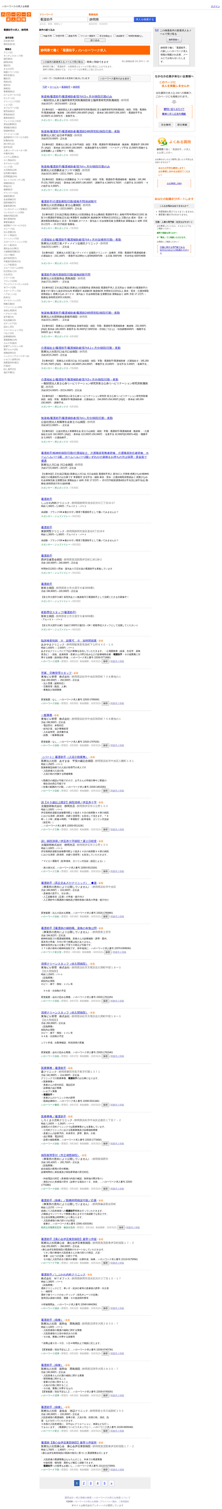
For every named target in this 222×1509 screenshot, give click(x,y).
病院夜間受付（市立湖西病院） (60, 1155)
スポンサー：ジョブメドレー (55, 516)
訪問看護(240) (10, 176)
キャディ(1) (9, 98)
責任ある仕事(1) (11, 248)
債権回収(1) (9, 183)
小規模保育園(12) (12, 251)
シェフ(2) (8, 105)
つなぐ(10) (9, 333)
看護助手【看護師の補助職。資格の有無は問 (69, 928)
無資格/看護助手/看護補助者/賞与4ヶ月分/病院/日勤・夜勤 (77, 418)
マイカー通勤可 (88, 36)
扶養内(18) (9, 140)
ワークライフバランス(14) (16, 284)
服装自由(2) (9, 118)
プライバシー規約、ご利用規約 (114, 1501)
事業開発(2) (9, 91)
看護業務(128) (10, 340)
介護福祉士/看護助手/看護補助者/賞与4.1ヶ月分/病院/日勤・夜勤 (81, 347)
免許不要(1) (9, 372)
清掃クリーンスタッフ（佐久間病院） (64, 963)
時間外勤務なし (136, 36)
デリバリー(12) (11, 193)
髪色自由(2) (9, 114)
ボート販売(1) (10, 245)
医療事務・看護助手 (53, 1068)
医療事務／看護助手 (53, 1116)
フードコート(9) (11, 134)
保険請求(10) (10, 353)
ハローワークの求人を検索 (13, 13)
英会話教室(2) (10, 124)
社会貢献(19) (10, 320)
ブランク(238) (10, 281)
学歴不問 (60, 36)
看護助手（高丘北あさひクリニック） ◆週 (69, 882)
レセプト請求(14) (12, 359)
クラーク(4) (9, 278)
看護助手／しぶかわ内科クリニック (63, 1274)
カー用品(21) (10, 160)
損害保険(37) (10, 202)
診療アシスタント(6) (13, 346)
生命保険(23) (10, 199)
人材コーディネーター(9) (15, 150)
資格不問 (72, 36)
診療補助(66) (10, 336)
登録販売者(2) (10, 127)
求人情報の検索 (84, 1497)
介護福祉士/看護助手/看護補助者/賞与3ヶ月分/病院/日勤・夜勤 (79, 379)
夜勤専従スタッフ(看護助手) (58, 612)
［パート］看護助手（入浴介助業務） (64, 757)
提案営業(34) (10, 206)
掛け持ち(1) (9, 144)
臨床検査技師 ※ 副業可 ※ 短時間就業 (69, 640)
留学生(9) (8, 147)
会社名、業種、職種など (51, 24)
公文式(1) (8, 274)
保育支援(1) (9, 75)
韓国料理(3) (9, 131)
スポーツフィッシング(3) (15, 242)
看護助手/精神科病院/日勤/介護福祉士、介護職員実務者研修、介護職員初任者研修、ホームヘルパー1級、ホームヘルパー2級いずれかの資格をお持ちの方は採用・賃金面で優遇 (95, 457)
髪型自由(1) (9, 111)
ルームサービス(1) (12, 95)
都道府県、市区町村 (98, 24)
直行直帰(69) (10, 219)
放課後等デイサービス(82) (16, 137)
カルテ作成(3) (10, 343)
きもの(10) (9, 69)
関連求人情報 (117, 661)
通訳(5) (7, 65)
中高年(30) (9, 153)
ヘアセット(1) (10, 294)
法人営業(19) (10, 232)
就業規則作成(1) (11, 362)
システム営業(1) (11, 157)
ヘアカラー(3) (10, 314)
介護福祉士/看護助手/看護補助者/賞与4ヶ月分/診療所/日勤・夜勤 (81, 239)
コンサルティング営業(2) (15, 209)
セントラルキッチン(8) (14, 180)
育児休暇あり (106, 36)
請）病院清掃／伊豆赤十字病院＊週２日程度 (69, 841)
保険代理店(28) (11, 216)
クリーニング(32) (12, 101)
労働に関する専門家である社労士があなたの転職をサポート (174, 250)
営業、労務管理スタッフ (56, 672)
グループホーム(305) (13, 268)
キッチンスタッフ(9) (13, 56)
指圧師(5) (8, 59)
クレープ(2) (9, 229)
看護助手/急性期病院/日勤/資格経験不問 (65, 274)
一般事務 (46, 715)
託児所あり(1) (10, 271)
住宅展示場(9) (10, 173)
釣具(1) (7, 297)
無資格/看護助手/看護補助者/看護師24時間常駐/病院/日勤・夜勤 (80, 131)
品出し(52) (9, 327)
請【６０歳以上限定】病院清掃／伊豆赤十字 (69, 802)
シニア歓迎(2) (10, 265)
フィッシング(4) (11, 238)
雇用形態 (9, 37)
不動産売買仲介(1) (12, 261)
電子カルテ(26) (11, 349)
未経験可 (120, 36)
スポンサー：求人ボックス (54, 120)
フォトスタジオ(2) (12, 121)
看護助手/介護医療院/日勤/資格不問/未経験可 (69, 201)
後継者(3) (8, 189)
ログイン (215, 6)
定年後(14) (9, 317)
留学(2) (7, 85)
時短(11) (8, 186)
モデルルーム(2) (11, 163)
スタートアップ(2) (12, 291)
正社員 (7, 41)
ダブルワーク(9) (11, 108)
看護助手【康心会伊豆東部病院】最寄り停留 (69, 1239)
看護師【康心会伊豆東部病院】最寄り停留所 (69, 1442)
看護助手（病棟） (52, 1319)
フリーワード (46, 14)
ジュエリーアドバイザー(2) (16, 356)
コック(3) (8, 167)
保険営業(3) (9, 196)
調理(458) (8, 62)
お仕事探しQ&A (174, 183)
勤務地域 (93, 14)
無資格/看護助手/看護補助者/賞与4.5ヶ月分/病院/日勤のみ (76, 96)
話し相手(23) (10, 369)
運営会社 (69, 1497)
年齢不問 (47, 36)
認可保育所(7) (10, 258)
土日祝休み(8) (10, 170)
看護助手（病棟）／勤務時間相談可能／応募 (69, 1200)
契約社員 (8, 44)
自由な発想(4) (10, 310)
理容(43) (8, 82)
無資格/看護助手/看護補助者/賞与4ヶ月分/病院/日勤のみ (75, 166)
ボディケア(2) (10, 323)
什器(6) (7, 366)
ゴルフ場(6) (9, 255)
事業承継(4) (9, 222)
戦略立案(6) (9, 304)
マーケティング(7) (12, 300)
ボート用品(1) (10, 235)
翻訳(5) (7, 78)
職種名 (8, 49)
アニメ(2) (8, 52)
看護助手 (46, 499)
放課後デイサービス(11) (15, 225)
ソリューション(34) (13, 307)
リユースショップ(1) (13, 330)
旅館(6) (7, 88)
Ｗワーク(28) (10, 287)
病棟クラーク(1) (11, 72)
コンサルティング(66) (14, 212)
